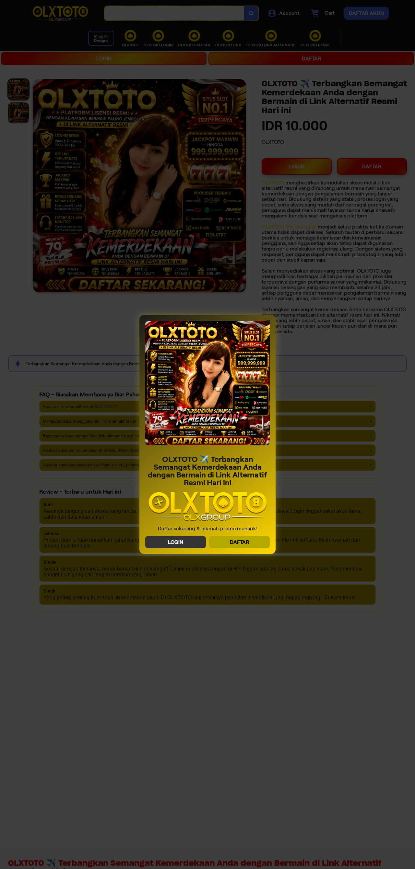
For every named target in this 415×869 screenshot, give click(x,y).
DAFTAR (239, 542)
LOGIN (175, 542)
